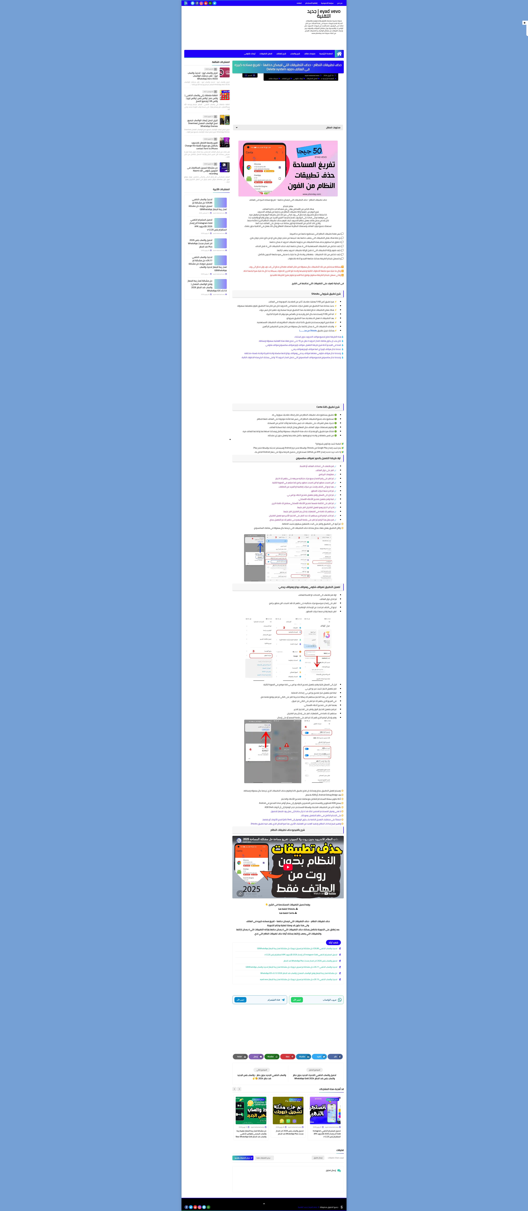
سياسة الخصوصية (327, 3)
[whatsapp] (210, 3)
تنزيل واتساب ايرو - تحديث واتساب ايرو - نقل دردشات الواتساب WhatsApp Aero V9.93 (203, 76)
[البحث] (186, 3)
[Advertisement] (234, 28)
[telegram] (193, 3)
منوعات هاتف (309, 53)
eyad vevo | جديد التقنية (323, 13)
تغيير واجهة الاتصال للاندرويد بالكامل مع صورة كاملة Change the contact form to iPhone (201, 146)
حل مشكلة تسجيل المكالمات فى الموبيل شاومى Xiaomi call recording (202, 171)
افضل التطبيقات (265, 53)
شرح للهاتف (281, 53)
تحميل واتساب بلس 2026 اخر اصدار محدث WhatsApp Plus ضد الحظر (310, 961)
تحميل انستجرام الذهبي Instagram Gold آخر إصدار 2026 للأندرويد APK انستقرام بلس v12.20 (301, 954)
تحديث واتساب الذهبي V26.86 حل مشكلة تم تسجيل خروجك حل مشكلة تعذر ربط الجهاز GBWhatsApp (297, 948)
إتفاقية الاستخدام (311, 3)
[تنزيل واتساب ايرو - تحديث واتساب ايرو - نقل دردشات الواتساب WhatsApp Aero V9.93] (225, 72)
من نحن (339, 3)
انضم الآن (297, 999)
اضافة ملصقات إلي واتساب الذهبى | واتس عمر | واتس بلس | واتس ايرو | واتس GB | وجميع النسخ (201, 98)
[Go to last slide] (239, 1089)
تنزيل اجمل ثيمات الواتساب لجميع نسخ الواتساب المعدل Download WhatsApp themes (203, 123)
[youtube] (206, 3)
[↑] (264, 1204)
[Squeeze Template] (342, 1207)
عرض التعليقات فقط (263, 1157)
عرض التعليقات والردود (242, 1157)
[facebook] (197, 3)
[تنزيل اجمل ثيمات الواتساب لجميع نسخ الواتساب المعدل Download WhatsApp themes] (225, 120)
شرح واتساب (295, 53)
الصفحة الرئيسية (326, 53)
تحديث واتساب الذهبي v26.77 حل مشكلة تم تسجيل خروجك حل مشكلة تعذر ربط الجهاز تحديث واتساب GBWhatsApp (291, 967)
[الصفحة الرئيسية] (339, 53)
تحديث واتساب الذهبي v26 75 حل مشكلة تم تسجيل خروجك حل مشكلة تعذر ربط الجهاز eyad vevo (298, 979)
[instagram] (201, 3)
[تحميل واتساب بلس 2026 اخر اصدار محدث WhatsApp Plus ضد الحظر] (220, 243)
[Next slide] (234, 1089)
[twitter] (215, 3)
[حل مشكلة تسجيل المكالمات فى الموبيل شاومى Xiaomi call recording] (225, 167)
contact (299, 3)
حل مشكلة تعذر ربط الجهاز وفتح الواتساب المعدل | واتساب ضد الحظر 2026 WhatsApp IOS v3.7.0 (298, 973)
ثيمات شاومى (249, 53)
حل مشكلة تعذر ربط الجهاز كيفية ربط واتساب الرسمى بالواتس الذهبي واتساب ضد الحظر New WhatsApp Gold (251, 1133)
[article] (261, 1074)
